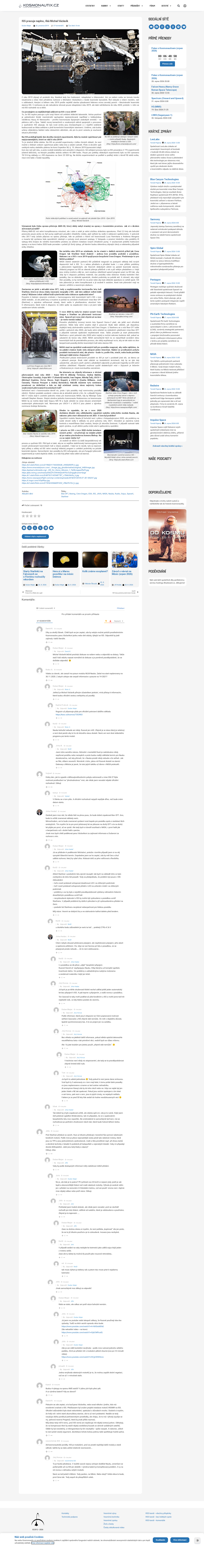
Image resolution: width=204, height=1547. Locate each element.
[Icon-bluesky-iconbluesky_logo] (183, 26)
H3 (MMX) (156, 106)
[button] (178, 5)
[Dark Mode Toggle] (197, 1540)
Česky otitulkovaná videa (114, 1527)
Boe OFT (64, 494)
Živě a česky (109, 1524)
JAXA (99, 494)
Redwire (154, 385)
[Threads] (173, 26)
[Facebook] (156, 26)
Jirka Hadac (75, 962)
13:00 (178, 143)
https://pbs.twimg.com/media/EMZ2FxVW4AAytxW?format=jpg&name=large (54, 473)
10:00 (178, 183)
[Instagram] (162, 26)
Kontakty (65, 1513)
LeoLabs (154, 139)
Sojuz (123, 494)
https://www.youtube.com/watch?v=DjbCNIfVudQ (82, 1332)
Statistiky (90, 6)
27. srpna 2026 (169, 251)
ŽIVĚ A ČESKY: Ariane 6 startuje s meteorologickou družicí (94, 575)
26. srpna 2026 (169, 357)
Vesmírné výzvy (110, 1513)
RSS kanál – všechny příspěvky (158, 1513)
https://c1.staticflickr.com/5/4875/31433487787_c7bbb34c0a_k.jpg (50, 475)
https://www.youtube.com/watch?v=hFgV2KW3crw (83, 1357)
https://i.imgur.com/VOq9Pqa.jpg (36, 480)
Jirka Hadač (69, 849)
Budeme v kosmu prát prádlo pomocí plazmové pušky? (123, 574)
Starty (121, 6)
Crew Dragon (81, 494)
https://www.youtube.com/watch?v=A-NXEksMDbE (83, 1326)
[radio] (23, 516)
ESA (90, 494)
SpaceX (130, 494)
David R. (68, 651)
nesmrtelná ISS (70, 1461)
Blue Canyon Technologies (164, 179)
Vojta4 (67, 796)
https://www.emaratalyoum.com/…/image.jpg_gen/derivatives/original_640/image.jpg (58, 467)
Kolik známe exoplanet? (36, 571)
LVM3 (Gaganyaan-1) (161, 115)
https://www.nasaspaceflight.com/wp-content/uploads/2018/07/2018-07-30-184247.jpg (59, 478)
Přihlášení (120, 608)
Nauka (111, 494)
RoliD (69, 749)
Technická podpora (70, 1517)
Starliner (64, 496)
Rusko (117, 494)
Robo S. (67, 689)
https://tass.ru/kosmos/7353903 (69, 714)
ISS (94, 494)
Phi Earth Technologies (162, 314)
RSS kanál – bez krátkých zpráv (159, 1517)
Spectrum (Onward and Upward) (167, 98)
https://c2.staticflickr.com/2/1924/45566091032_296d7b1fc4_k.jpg (50, 483)
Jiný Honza (78, 1013)
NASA (153, 354)
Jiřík (66, 1163)
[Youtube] (151, 26)
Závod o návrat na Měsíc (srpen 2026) (63, 572)
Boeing (72, 494)
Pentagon (155, 279)
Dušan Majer (26, 26)
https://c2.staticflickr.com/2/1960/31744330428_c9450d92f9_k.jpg (50, 465)
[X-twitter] (167, 26)
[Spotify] (178, 26)
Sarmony (155, 219)
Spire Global (156, 248)
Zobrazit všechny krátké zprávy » (167, 446)
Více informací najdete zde (43, 1543)
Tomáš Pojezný (155, 143)
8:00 (177, 223)
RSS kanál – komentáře (155, 1520)
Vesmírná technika (111, 1517)
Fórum (152, 6)
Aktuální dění (27, 494)
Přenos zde (167, 64)
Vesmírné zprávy (110, 1520)
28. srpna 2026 (169, 143)
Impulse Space (158, 420)
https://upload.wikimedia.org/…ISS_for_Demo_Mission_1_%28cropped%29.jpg (55, 470)
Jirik (72, 1204)
